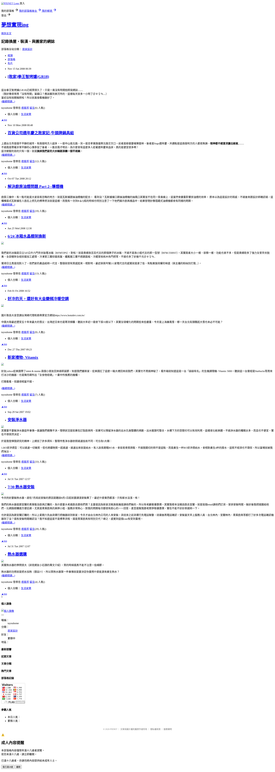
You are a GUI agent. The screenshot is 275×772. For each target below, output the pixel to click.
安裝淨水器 (17, 420)
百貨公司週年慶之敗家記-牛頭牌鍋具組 (41, 133)
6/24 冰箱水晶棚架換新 (27, 236)
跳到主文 (6, 33)
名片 (10, 63)
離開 (18, 767)
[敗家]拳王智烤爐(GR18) (28, 77)
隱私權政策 (155, 729)
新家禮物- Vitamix (23, 357)
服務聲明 (168, 729)
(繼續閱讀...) (8, 101)
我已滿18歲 (8, 767)
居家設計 (27, 49)
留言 (32, 108)
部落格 (11, 59)
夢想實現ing (14, 25)
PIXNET (113, 729)
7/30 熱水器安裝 (21, 487)
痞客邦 (25, 108)
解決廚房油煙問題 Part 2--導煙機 (35, 186)
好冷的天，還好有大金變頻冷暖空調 (38, 299)
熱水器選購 (17, 554)
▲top (4, 119)
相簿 (10, 55)
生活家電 (26, 114)
